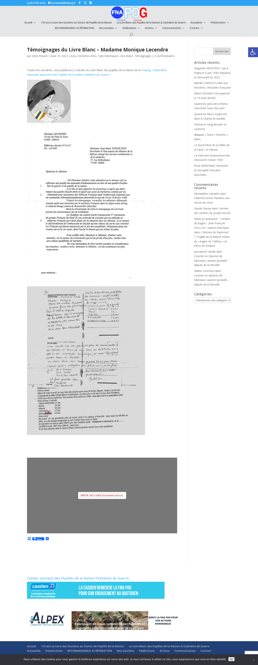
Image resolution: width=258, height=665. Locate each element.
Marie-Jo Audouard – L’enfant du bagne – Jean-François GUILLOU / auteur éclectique (212, 223)
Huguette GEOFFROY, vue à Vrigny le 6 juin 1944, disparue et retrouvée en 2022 (212, 72)
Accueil (28, 22)
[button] (253, 52)
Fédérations (129, 28)
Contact (194, 28)
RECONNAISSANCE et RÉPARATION (74, 28)
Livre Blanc (126, 56)
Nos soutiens (106, 28)
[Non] (253, 660)
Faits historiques (108, 56)
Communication (171, 28)
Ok (231, 659)
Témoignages (142, 56)
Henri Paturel (40, 56)
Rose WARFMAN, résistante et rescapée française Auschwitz (211, 170)
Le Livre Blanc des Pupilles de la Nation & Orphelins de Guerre (151, 22)
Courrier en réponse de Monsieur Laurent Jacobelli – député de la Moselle (211, 260)
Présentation (218, 22)
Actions (149, 28)
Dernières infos (87, 56)
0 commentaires (164, 56)
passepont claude (205, 251)
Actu (73, 56)
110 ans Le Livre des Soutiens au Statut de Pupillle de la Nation (76, 22)
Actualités (196, 22)
